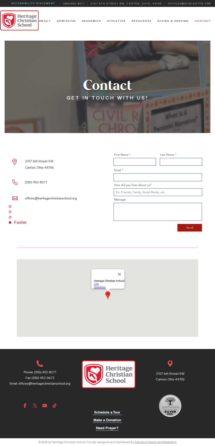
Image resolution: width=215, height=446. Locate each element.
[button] (45, 21)
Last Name (167, 154)
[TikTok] (54, 405)
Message (120, 199)
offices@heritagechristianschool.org (44, 383)
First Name (121, 154)
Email (117, 170)
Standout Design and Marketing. (156, 442)
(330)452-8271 (74, 3)
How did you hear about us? (132, 185)
